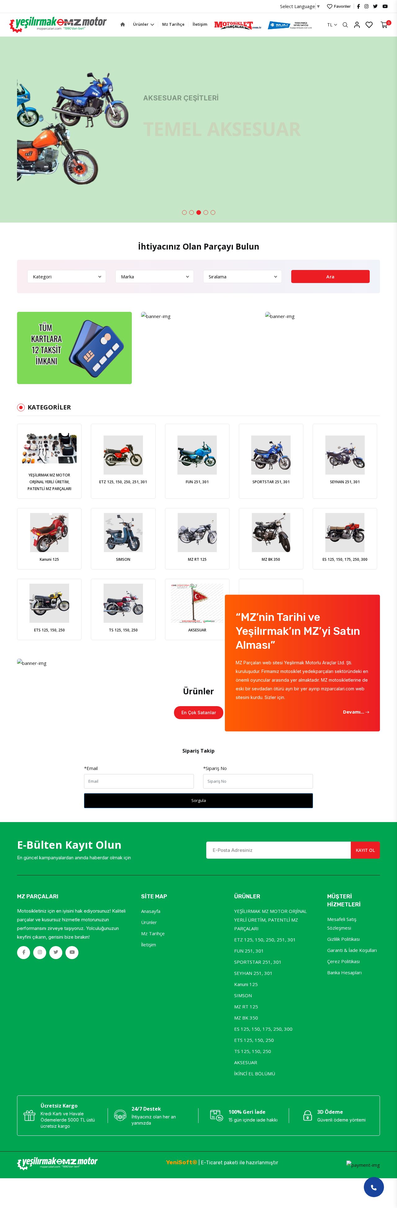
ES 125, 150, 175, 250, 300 (263, 1029)
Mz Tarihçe (173, 24)
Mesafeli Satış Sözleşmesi (341, 923)
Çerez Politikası (343, 961)
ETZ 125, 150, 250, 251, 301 (265, 939)
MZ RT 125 (246, 1006)
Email (91, 768)
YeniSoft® (181, 1162)
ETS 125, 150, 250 (254, 1040)
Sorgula (198, 800)
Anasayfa (150, 911)
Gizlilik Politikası (343, 939)
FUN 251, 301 (249, 951)
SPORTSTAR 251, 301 (258, 962)
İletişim (200, 24)
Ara (330, 276)
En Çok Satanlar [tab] (198, 712)
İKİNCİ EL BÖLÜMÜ (254, 1073)
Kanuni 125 (246, 984)
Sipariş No (215, 768)
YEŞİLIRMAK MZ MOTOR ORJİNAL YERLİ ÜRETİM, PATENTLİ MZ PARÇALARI (270, 919)
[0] (384, 25)
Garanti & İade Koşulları (352, 950)
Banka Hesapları (344, 972)
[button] (184, 212)
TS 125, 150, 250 (252, 1051)
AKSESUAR (245, 1062)
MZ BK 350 (246, 1018)
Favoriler (342, 6)
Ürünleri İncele (42, 164)
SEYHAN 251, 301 (253, 973)
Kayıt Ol (365, 850)
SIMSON (243, 995)
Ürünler (141, 24)
